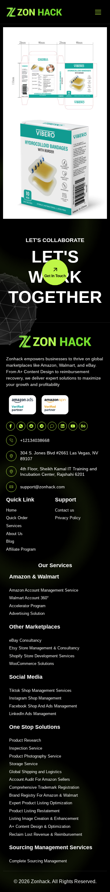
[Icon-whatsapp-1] (20, 426)
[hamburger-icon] (98, 12)
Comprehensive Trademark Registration (44, 787)
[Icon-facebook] (10, 426)
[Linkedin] (62, 426)
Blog (10, 541)
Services (14, 525)
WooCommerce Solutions (31, 663)
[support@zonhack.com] (11, 487)
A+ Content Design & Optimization (39, 826)
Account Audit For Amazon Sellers (39, 779)
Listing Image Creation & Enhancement (44, 818)
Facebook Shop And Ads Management (43, 706)
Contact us (64, 510)
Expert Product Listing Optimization (40, 803)
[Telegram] (41, 426)
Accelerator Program (27, 606)
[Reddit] (31, 426)
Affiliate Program (21, 549)
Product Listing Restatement (34, 811)
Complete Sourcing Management (38, 861)
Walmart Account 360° (29, 598)
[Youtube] (72, 426)
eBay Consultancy (25, 640)
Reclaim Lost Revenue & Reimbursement (45, 834)
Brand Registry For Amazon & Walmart (43, 795)
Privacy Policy (68, 518)
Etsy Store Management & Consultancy (44, 648)
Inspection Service (25, 748)
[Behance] (83, 426)
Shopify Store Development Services (42, 656)
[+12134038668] (11, 440)
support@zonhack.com (42, 486)
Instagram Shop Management (35, 698)
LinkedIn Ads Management (32, 713)
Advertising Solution (27, 613)
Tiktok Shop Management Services (40, 690)
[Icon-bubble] (52, 426)
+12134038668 (35, 440)
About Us (14, 533)
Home (11, 510)
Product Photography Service (35, 756)
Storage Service (23, 764)
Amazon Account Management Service (43, 590)
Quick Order (17, 518)
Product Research (25, 740)
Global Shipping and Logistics (35, 771)
